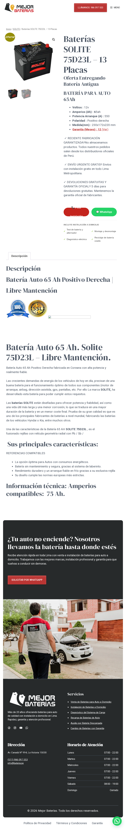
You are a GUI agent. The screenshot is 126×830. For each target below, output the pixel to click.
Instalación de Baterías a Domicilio (88, 707)
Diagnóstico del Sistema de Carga (88, 712)
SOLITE (16, 29)
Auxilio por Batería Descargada (86, 723)
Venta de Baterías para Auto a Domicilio (91, 702)
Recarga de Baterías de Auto (85, 717)
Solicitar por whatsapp (27, 579)
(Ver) (90, 129)
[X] (26, 727)
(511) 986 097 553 (18, 759)
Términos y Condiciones (71, 823)
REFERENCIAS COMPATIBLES (25, 453)
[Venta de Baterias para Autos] (19, 8)
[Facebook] (9, 727)
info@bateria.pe (16, 763)
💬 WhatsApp (104, 212)
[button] (53, 39)
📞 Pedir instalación (76, 212)
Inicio (8, 29)
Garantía (97, 823)
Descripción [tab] (19, 256)
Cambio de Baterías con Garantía (87, 728)
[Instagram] (15, 727)
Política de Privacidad (37, 823)
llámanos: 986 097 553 (90, 7)
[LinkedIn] (21, 727)
